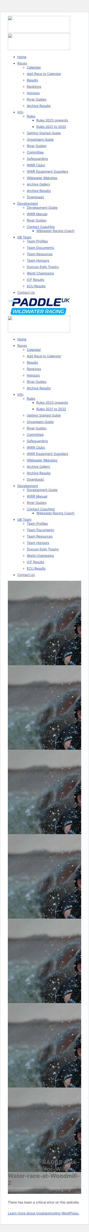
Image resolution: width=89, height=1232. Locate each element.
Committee (35, 152)
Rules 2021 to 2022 (51, 127)
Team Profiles (37, 241)
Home (21, 57)
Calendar (34, 67)
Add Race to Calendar (44, 74)
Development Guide (42, 207)
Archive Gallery (38, 184)
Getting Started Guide (44, 133)
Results (32, 80)
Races (22, 63)
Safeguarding (37, 159)
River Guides (36, 99)
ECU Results (36, 286)
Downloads (35, 197)
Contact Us (26, 292)
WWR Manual (37, 214)
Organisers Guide (40, 139)
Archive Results (39, 106)
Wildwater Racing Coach (55, 231)
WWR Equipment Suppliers (47, 171)
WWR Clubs (36, 165)
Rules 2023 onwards (52, 120)
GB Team (24, 237)
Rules (31, 116)
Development (27, 203)
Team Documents (40, 248)
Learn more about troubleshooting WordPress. (43, 1213)
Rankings (34, 86)
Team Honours (38, 260)
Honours (33, 93)
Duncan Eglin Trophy (43, 267)
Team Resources (39, 254)
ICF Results (35, 280)
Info (20, 112)
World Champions (40, 273)
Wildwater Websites (42, 178)
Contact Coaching (41, 227)
